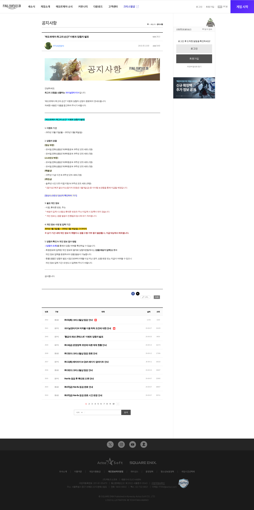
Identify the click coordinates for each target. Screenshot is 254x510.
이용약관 (78, 471)
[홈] (148, 24)
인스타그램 (121, 444)
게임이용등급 (95, 471)
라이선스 (134, 471)
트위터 (110, 444)
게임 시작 (242, 7)
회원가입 (210, 7)
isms (183, 483)
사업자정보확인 (158, 483)
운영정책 (149, 471)
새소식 (153, 24)
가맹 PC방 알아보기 (183, 29)
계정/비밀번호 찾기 (194, 67)
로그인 (199, 7)
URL (146, 297)
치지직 (143, 444)
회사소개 (63, 471)
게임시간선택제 (188, 471)
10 (113, 404)
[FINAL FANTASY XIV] (12, 7)
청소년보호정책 (167, 471)
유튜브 (132, 444)
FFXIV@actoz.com (168, 487)
